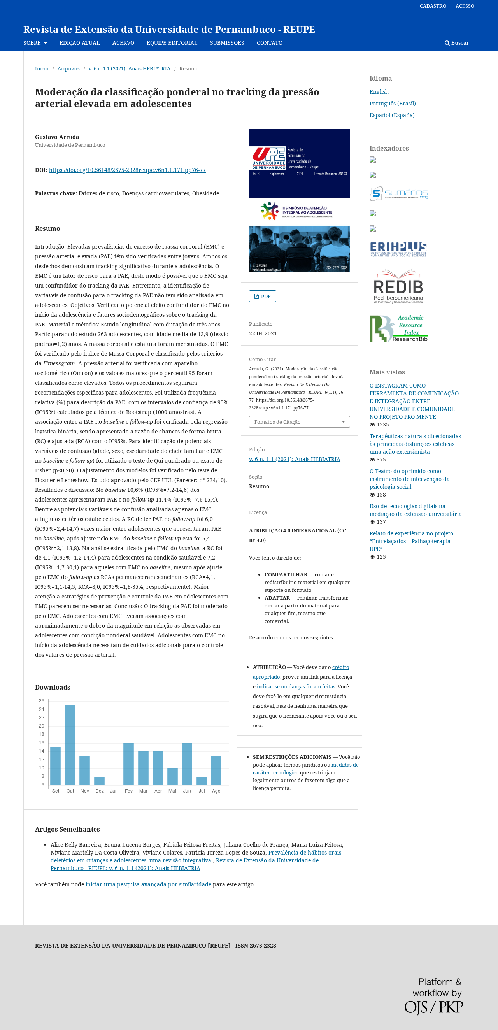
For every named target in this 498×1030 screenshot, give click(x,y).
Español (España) (392, 115)
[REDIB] (399, 304)
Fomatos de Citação (277, 421)
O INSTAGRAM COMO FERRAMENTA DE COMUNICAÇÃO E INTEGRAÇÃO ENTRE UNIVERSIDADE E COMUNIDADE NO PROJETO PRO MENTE (414, 401)
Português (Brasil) (393, 103)
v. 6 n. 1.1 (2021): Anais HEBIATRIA (129, 68)
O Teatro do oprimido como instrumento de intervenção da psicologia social (410, 478)
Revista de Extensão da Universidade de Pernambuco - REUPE (169, 29)
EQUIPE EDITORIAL (172, 42)
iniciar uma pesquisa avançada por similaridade (148, 884)
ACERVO (123, 42)
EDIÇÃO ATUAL (80, 42)
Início (42, 68)
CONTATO (269, 42)
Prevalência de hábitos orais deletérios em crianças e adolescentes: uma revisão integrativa (196, 856)
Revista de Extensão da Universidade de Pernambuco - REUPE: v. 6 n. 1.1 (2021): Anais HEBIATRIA (185, 864)
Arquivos (69, 68)
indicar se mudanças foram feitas (296, 686)
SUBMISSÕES (227, 42)
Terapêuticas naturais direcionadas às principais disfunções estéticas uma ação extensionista (415, 443)
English (379, 91)
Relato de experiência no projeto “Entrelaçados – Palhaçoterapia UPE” (411, 541)
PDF (265, 296)
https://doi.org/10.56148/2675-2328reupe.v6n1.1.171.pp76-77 (127, 170)
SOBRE (32, 42)
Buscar (459, 42)
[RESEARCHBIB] (399, 339)
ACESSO (465, 5)
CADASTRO (433, 5)
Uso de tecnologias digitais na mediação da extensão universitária (416, 510)
